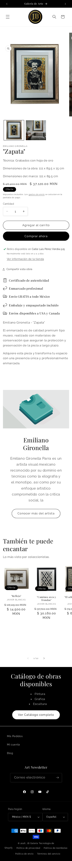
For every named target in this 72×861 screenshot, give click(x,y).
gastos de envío (37, 194)
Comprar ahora (35, 236)
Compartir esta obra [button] (19, 269)
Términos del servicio (48, 854)
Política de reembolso (55, 848)
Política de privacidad (28, 848)
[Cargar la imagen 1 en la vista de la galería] (14, 130)
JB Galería (32, 843)
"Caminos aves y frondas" (46, 598)
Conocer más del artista (35, 513)
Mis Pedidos (15, 736)
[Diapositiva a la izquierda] (28, 658)
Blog (10, 753)
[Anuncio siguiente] (65, 4)
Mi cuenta (13, 744)
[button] (7, 17)
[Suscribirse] (57, 777)
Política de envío (24, 854)
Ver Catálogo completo (36, 714)
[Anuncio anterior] (7, 4)
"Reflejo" (16, 595)
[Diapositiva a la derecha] (44, 658)
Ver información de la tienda (25, 259)
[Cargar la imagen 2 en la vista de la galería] (36, 130)
